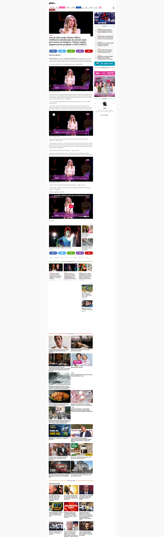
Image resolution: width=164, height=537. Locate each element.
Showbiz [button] (68, 7)
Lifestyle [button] (91, 7)
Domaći (51, 35)
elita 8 (75, 257)
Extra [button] (96, 7)
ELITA (51, 257)
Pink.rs (66, 257)
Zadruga (62, 7)
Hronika (73, 7)
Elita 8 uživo (57, 257)
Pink (62, 257)
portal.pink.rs (81, 257)
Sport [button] (86, 7)
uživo (87, 257)
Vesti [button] (57, 7)
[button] (50, 269)
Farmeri (78, 7)
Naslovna (52, 7)
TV (82, 7)
